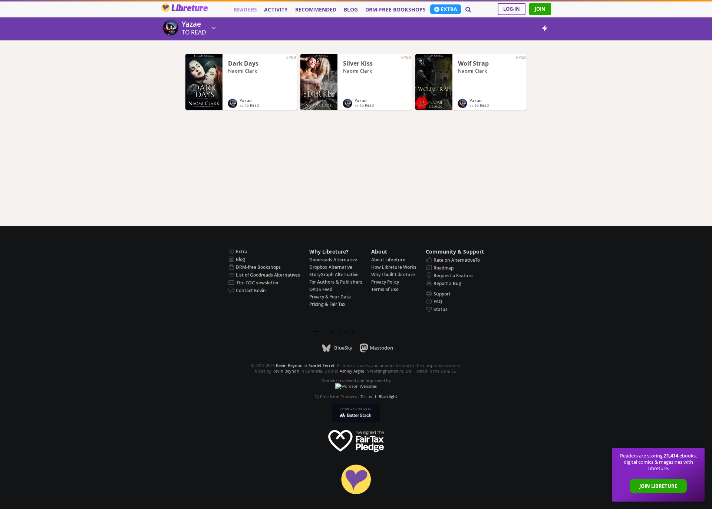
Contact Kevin (251, 290)
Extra (449, 9)
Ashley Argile (352, 371)
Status (441, 309)
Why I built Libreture (393, 274)
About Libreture (388, 260)
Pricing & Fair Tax (327, 304)
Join (540, 9)
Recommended (316, 9)
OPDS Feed (320, 289)
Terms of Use (385, 289)
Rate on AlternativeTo (457, 260)
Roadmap (444, 268)
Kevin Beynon (286, 371)
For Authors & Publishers (335, 282)
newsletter (257, 283)
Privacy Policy (385, 282)
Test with (378, 396)
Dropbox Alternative (330, 267)
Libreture (189, 8)
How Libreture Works (393, 267)
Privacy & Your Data (330, 297)
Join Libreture (658, 486)
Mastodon (381, 347)
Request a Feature (453, 275)
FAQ (438, 301)
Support (442, 294)
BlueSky (343, 347)
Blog (351, 9)
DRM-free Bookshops (395, 9)
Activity (276, 9)
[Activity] (545, 29)
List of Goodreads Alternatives (268, 275)
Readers (245, 9)
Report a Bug (447, 283)
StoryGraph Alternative (334, 274)
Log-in (511, 9)
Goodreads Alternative (333, 260)
